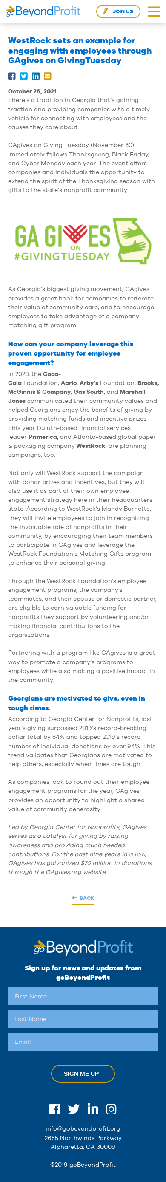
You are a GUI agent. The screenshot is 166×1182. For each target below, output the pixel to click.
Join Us (123, 11)
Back (87, 898)
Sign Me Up (81, 1073)
